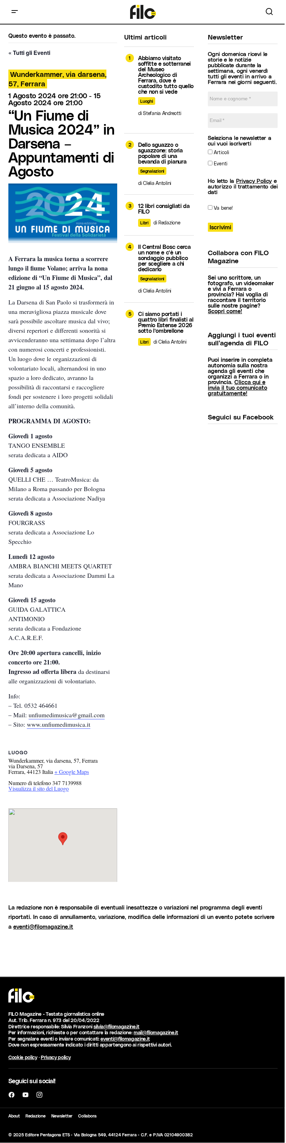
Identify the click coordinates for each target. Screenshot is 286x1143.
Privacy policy (56, 1057)
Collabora (87, 1115)
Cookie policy (22, 1057)
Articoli (220, 152)
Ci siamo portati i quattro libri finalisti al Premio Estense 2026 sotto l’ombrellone (166, 322)
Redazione (35, 1115)
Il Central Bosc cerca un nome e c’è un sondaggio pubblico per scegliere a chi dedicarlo (164, 258)
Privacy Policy (254, 180)
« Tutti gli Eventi (29, 53)
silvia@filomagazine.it (116, 1026)
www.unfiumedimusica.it (58, 724)
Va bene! (222, 208)
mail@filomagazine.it (156, 1032)
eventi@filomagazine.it (43, 926)
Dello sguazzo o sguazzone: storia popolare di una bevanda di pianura (162, 153)
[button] (14, 12)
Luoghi (146, 101)
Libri (144, 222)
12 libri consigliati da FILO (164, 208)
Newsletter (62, 1115)
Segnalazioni (152, 170)
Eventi (219, 163)
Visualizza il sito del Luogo (38, 788)
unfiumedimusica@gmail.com (67, 715)
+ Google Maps (71, 771)
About (14, 1115)
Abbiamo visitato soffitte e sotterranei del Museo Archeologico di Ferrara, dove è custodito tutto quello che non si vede (166, 74)
